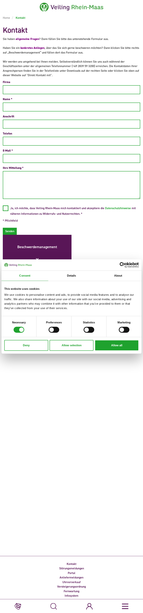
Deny (26, 345)
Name (7, 99)
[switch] (54, 330)
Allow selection (72, 345)
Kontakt (20, 18)
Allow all (116, 345)
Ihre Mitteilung (13, 168)
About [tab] (118, 275)
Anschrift (8, 116)
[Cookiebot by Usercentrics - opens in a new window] (122, 265)
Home (6, 18)
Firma (6, 82)
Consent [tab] (24, 275)
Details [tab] (71, 275)
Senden (9, 231)
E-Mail (8, 151)
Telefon (7, 133)
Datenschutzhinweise (118, 208)
